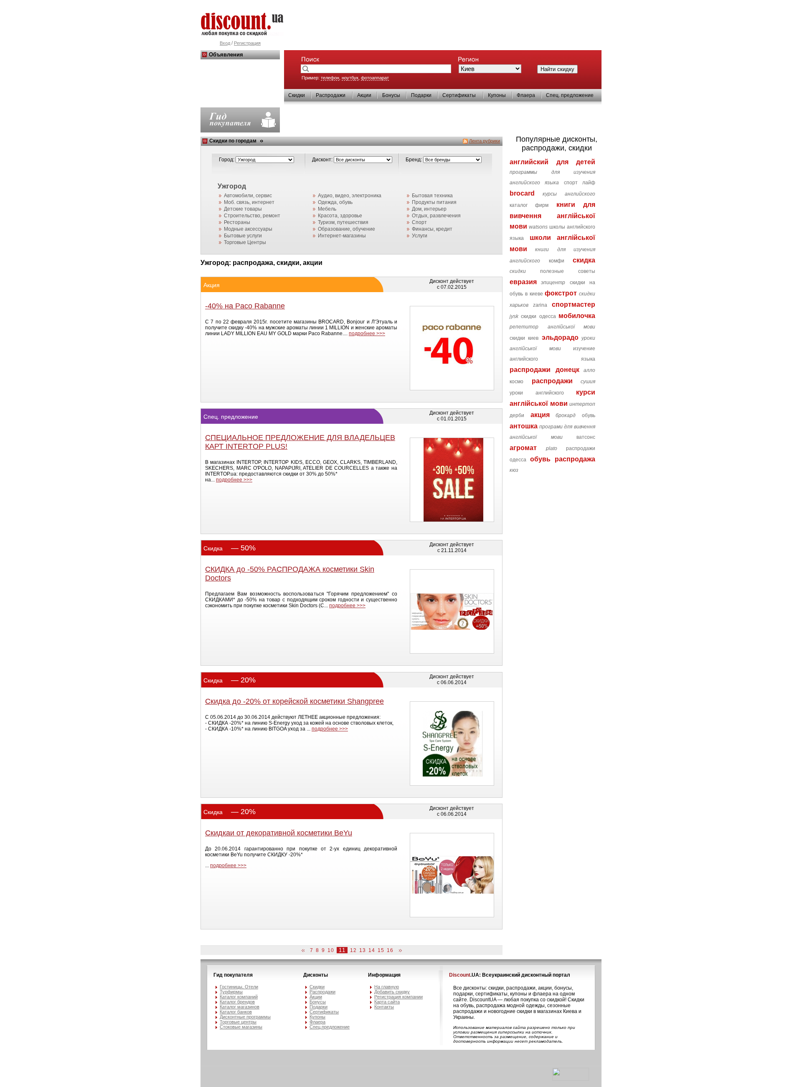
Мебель (327, 209)
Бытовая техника (432, 196)
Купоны (497, 95)
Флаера (526, 95)
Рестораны (237, 222)
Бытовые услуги (243, 236)
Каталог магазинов (239, 1006)
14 (371, 950)
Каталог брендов (237, 1001)
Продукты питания (434, 202)
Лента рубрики (484, 140)
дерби (517, 415)
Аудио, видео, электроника (349, 196)
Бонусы (391, 95)
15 (381, 950)
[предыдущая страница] (304, 951)
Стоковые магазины (241, 1026)
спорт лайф (579, 183)
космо (516, 381)
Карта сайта (387, 1001)
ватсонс (585, 437)
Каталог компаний (239, 996)
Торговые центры (238, 1021)
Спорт (419, 222)
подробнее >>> (367, 333)
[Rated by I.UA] (570, 1079)
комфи (556, 261)
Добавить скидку (392, 991)
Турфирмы (231, 991)
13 (362, 950)
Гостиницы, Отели (239, 986)
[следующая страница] (399, 951)
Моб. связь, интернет (249, 202)
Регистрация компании (398, 996)
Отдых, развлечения (436, 216)
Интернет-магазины (342, 236)
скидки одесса (538, 316)
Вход (225, 43)
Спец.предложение (330, 1026)
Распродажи (330, 95)
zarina (540, 305)
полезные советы (567, 271)
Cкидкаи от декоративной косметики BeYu (278, 833)
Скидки (296, 95)
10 (330, 950)
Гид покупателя (233, 975)
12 (353, 950)
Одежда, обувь (335, 202)
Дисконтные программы (245, 1016)
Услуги (419, 236)
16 (390, 950)
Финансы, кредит (432, 229)
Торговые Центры (245, 242)
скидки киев (524, 338)
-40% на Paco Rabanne (245, 306)
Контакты (384, 1006)
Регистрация (247, 43)
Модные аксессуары (248, 229)
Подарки (421, 95)
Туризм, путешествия (343, 222)
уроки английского (536, 393)
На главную (386, 986)
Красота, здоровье (340, 216)
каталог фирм (529, 205)
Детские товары (243, 209)
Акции (364, 95)
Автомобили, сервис (248, 196)
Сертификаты (459, 95)
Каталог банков (236, 1011)
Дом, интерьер (429, 209)
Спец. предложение (570, 95)
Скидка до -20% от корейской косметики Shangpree (294, 701)
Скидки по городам (232, 141)
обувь (588, 415)
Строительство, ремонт (252, 216)
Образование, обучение (346, 229)
